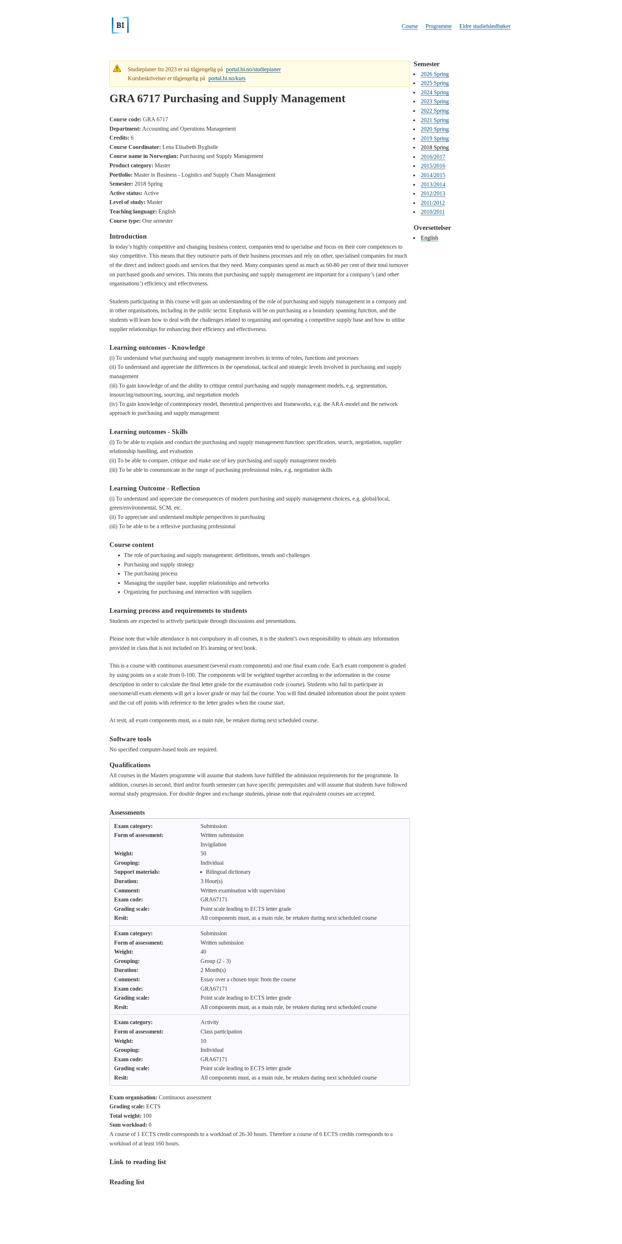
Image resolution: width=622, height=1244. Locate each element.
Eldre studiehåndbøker (484, 26)
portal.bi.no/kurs (226, 78)
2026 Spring (435, 74)
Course (410, 26)
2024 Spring (435, 92)
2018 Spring (435, 147)
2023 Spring (435, 101)
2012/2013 (433, 193)
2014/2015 (433, 175)
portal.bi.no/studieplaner (253, 69)
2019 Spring (435, 138)
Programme (438, 26)
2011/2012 (433, 203)
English (429, 238)
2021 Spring (435, 120)
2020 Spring (435, 129)
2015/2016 (433, 166)
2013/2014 (433, 184)
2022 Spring (435, 111)
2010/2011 (433, 212)
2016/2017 (433, 157)
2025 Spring (435, 83)
